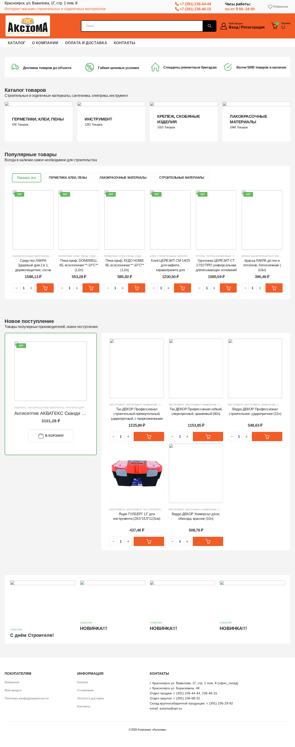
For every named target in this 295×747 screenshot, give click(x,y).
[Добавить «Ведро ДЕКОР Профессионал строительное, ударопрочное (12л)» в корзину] (267, 436)
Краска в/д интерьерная (257, 256)
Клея (153, 256)
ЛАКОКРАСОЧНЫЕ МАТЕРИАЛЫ (123, 177)
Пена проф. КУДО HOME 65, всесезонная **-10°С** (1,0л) (124, 265)
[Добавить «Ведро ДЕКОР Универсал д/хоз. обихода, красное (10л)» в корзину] (208, 541)
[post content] (39, 121)
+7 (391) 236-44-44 (195, 4)
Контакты (125, 43)
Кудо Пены (142, 256)
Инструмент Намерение (141, 404)
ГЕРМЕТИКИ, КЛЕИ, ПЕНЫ (68, 177)
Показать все (26, 177)
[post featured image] (51, 371)
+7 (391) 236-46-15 (195, 9)
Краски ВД (280, 256)
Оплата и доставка (86, 43)
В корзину (54, 435)
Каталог (16, 43)
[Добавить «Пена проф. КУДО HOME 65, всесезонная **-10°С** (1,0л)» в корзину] (136, 288)
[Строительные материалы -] (28, 25)
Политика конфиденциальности (27, 698)
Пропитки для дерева (80, 407)
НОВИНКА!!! (93, 628)
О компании (45, 43)
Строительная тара (161, 509)
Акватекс (20, 407)
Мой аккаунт (13, 690)
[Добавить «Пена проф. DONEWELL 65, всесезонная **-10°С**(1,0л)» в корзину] (91, 288)
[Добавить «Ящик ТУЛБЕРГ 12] (149, 541)
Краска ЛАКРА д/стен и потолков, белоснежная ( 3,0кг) (262, 265)
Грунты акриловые (218, 256)
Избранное (280, 6)
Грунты (200, 256)
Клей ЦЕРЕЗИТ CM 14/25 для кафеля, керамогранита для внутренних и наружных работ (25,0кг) (170, 270)
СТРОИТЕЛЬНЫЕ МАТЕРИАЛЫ (181, 177)
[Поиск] (209, 26)
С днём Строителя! (32, 635)
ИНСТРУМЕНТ (117, 404)
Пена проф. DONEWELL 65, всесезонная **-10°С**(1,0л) (78, 265)
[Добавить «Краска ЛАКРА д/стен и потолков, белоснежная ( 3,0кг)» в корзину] (274, 288)
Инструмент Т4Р (136, 509)
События (16, 629)
